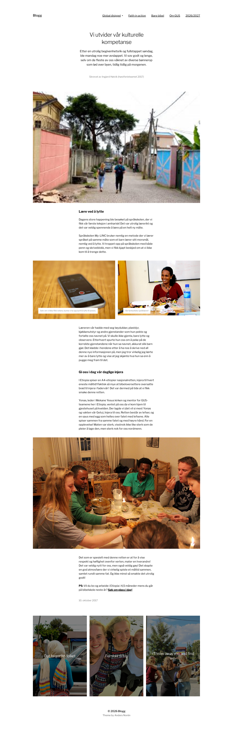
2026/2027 (193, 15)
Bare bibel (157, 15)
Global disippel (111, 15)
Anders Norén (122, 715)
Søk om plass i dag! (120, 589)
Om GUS (174, 15)
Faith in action (137, 15)
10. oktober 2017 (88, 600)
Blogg (37, 15)
